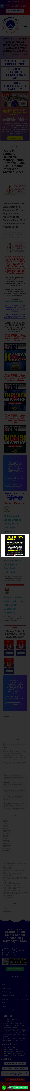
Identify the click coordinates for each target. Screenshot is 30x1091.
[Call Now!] (4, 1087)
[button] (18, 1087)
